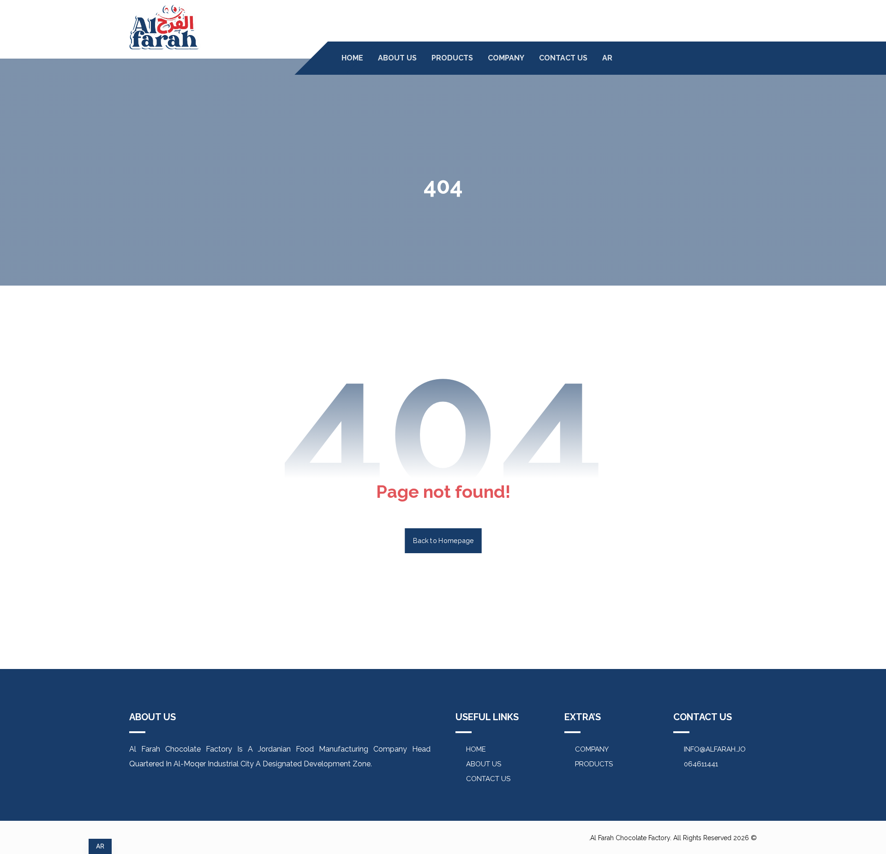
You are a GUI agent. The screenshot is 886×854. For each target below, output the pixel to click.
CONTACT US (488, 779)
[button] (732, 59)
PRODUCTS (594, 764)
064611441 (701, 764)
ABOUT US (483, 764)
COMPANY (592, 749)
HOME (476, 749)
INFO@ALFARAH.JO (715, 749)
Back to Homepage (443, 540)
